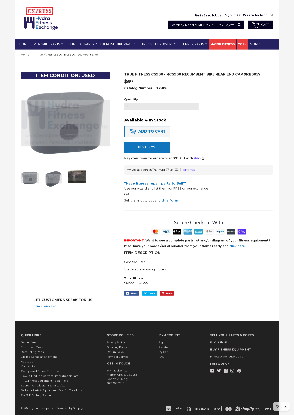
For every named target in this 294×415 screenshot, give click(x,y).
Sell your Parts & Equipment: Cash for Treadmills (51, 390)
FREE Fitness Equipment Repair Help (44, 380)
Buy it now (147, 147)
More (254, 44)
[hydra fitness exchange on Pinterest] (239, 371)
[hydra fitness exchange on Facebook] (226, 371)
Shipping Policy (117, 347)
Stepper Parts (192, 44)
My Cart (164, 351)
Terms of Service (118, 356)
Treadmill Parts (46, 44)
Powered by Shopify (69, 408)
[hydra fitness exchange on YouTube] (212, 371)
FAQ (161, 356)
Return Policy (115, 351)
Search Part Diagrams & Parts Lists (43, 385)
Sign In (163, 342)
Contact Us (28, 366)
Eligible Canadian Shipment (39, 356)
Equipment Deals (32, 347)
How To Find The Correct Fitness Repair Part (49, 375)
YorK (242, 44)
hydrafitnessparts (42, 408)
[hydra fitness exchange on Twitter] (219, 371)
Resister (164, 347)
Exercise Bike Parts (117, 44)
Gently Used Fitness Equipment (41, 371)
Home (24, 44)
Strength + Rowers (157, 44)
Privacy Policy (116, 342)
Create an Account (258, 15)
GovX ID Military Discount (37, 395)
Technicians (28, 342)
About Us (27, 361)
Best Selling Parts (32, 351)
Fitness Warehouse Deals (226, 356)
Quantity (131, 99)
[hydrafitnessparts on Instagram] (232, 371)
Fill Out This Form (221, 342)
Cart (264, 25)
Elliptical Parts (80, 44)
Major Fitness (222, 44)
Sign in (230, 15)
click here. (237, 246)
